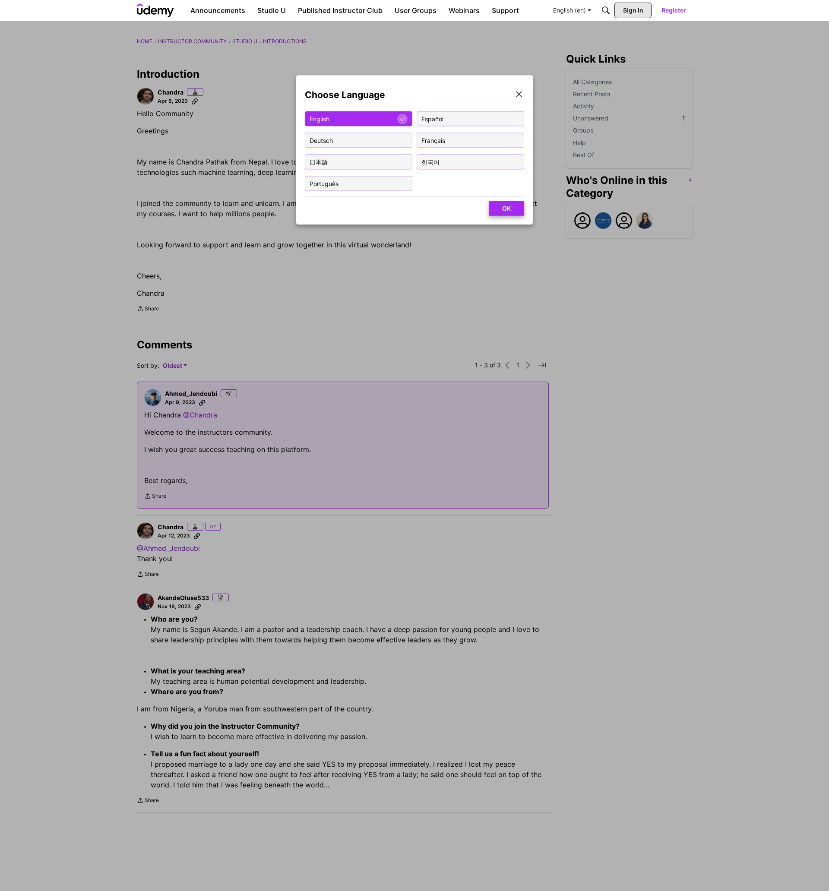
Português (324, 183)
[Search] (606, 10)
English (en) (569, 10)
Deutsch (321, 140)
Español (432, 118)
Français (433, 140)
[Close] (519, 95)
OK (506, 208)
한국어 (430, 161)
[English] (155, 10)
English (319, 118)
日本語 (319, 161)
